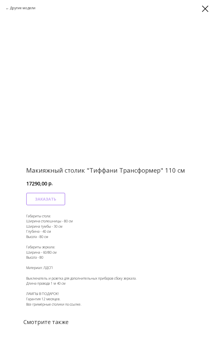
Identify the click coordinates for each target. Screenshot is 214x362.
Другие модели (22, 8)
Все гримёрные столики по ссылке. (53, 304)
